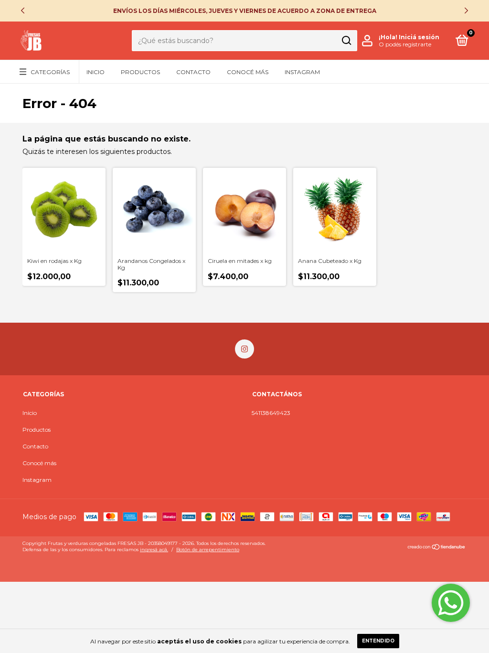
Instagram (302, 72)
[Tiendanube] (437, 548)
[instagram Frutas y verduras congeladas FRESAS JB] (244, 349)
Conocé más (247, 72)
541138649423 (271, 412)
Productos (140, 72)
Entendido (378, 641)
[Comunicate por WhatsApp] (451, 603)
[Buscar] (346, 40)
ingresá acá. (154, 549)
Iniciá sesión (419, 37)
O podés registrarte (405, 44)
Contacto (193, 72)
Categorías (50, 72)
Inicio (95, 72)
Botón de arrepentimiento (207, 549)
